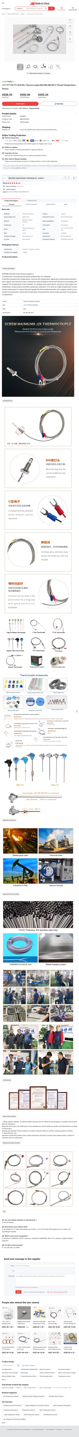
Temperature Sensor (64, 1376)
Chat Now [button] (60, 104)
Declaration (59, 1429)
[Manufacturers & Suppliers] (39, 3)
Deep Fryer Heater (45, 1369)
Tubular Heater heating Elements (30, 1369)
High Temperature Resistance (62, 1405)
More (3, 1423)
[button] (70, 204)
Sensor (23, 14)
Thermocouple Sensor (46, 1376)
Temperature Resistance (10, 1410)
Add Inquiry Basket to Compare (39, 73)
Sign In (5, 192)
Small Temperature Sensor (31, 1414)
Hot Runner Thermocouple (10, 1373)
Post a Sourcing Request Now (57, 1292)
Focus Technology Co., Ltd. (27, 1429)
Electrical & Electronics (13, 14)
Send (18, 1292)
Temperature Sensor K (28, 1410)
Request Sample (34, 108)
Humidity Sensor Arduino (56, 1396)
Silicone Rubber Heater (8, 1376)
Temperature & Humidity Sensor (35, 14)
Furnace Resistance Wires (28, 1376)
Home (3, 14)
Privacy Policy (68, 1429)
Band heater (24, 1373)
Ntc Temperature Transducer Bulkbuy (14, 1419)
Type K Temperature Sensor (47, 1410)
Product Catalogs (29, 1365)
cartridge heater (6, 1369)
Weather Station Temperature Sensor (34, 1396)
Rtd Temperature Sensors (11, 1396)
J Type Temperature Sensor (11, 1414)
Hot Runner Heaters (64, 1369)
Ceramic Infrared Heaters (47, 1373)
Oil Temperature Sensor (50, 1414)
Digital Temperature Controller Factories (37, 1405)
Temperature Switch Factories (12, 1405)
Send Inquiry (20, 104)
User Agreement (50, 1429)
